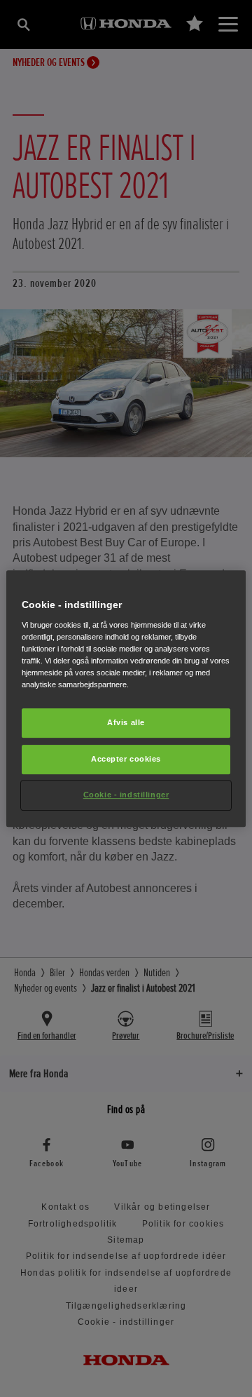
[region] (126, 698)
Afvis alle (126, 722)
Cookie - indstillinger (126, 794)
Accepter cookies (126, 759)
